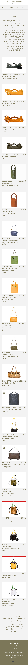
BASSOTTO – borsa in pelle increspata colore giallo (10, 103)
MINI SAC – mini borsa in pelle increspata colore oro (9, 520)
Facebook (14, 646)
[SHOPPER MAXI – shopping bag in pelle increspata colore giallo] (14, 286)
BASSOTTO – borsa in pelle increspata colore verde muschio (10, 77)
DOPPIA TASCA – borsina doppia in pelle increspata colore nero (10, 437)
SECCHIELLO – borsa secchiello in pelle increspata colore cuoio (10, 212)
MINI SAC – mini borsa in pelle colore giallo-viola (9, 575)
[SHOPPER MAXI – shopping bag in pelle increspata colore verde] (14, 257)
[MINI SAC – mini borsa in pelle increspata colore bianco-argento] (14, 590)
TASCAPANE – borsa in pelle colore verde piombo (9, 465)
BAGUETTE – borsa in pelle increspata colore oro (10, 383)
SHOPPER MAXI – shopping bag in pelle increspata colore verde (9, 270)
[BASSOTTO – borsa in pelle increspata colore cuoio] (14, 118)
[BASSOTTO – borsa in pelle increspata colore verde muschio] (14, 65)
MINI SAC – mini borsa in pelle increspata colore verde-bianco (8, 492)
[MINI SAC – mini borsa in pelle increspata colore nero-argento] (14, 535)
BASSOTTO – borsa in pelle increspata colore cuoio (10, 130)
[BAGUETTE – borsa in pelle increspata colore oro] (14, 372)
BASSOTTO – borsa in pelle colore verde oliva (10, 156)
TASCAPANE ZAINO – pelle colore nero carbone (9, 410)
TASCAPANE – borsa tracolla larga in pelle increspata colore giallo (10, 327)
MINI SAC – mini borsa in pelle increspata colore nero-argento (10, 547)
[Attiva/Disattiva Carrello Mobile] (23, 7)
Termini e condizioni (14, 643)
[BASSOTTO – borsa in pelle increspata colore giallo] (14, 92)
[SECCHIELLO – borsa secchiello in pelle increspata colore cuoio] (14, 200)
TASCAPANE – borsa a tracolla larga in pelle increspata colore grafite (10, 241)
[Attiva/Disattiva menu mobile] (26, 7)
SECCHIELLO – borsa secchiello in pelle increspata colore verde (10, 184)
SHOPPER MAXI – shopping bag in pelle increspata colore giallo (9, 298)
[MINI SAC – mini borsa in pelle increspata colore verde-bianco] (14, 480)
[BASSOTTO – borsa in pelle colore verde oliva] (14, 145)
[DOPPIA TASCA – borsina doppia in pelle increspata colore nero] (14, 425)
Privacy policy (7, 655)
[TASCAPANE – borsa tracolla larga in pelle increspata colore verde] (14, 343)
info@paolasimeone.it (19, 1)
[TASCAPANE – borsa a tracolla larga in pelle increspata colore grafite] (14, 229)
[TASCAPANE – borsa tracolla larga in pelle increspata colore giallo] (14, 314)
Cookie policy (13, 655)
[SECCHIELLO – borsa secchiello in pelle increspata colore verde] (14, 172)
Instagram (14, 648)
